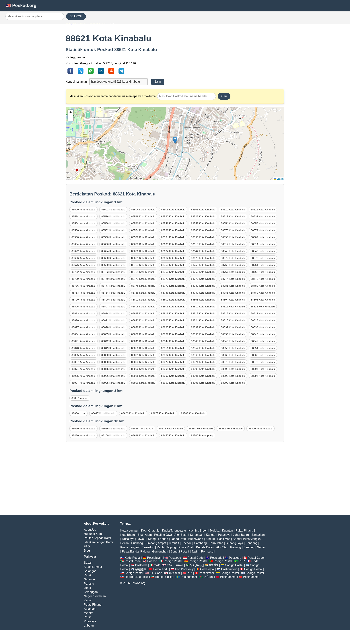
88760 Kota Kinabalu (233, 264)
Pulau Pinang (93, 604)
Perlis (87, 617)
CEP (242, 561)
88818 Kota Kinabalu (233, 313)
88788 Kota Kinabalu (233, 292)
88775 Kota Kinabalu (263, 278)
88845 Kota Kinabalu (203, 341)
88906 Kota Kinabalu (113, 375)
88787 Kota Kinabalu (203, 292)
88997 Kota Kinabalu (173, 382)
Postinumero (229, 569)
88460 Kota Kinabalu (83, 435)
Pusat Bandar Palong (136, 551)
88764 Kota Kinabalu (143, 271)
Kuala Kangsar (130, 547)
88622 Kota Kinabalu (83, 251)
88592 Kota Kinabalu (143, 237)
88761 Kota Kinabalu (263, 264)
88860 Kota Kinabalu (113, 355)
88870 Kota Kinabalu (173, 361)
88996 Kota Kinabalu (143, 382)
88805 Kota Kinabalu (263, 299)
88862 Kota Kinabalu (173, 355)
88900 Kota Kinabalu (143, 368)
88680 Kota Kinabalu (201, 428)
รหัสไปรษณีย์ (175, 565)
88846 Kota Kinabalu (233, 341)
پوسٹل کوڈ (196, 565)
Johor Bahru (241, 534)
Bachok (186, 543)
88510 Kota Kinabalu (233, 209)
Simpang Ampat (155, 543)
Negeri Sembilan (95, 596)
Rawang (235, 547)
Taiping (171, 547)
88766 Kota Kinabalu (203, 271)
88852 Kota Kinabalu (203, 348)
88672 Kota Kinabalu (233, 258)
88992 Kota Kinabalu (233, 375)
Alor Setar (180, 534)
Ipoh (204, 530)
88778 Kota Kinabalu (143, 285)
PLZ (189, 573)
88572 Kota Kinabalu (263, 230)
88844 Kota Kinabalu (173, 341)
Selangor (90, 571)
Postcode (175, 557)
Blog (87, 550)
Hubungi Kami (93, 533)
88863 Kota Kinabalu (203, 355)
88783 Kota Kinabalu (83, 292)
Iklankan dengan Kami (98, 542)
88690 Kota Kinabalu (113, 264)
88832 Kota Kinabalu (233, 327)
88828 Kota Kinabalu (113, 327)
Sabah (88, 562)
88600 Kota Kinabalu (133, 413)
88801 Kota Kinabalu (143, 299)
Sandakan (258, 534)
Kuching (193, 530)
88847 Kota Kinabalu (263, 341)
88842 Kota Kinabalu (113, 341)
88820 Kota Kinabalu (83, 320)
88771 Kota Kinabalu (143, 278)
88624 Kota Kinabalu (113, 251)
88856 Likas (78, 413)
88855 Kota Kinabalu (83, 355)
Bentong (249, 547)
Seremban (196, 534)
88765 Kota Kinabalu (173, 271)
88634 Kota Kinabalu (173, 251)
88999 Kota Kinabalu (233, 382)
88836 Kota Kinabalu (143, 334)
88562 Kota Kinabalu (113, 230)
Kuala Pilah (186, 547)
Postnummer (189, 576)
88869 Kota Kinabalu (143, 361)
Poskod (152, 561)
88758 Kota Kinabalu (173, 264)
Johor (87, 587)
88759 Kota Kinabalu (203, 264)
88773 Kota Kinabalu (203, 278)
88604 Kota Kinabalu (83, 244)
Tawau (141, 538)
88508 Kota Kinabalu (203, 209)
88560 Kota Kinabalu (83, 230)
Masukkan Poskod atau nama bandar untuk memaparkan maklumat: (113, 96)
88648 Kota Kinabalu (263, 251)
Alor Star (222, 547)
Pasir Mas (223, 538)
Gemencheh (160, 551)
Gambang (200, 543)
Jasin (195, 551)
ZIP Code (156, 573)
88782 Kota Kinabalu (263, 285)
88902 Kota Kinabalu (203, 368)
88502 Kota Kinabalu (113, 209)
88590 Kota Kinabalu (113, 237)
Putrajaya (90, 621)
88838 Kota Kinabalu (203, 334)
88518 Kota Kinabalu (143, 216)
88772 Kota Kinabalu (173, 278)
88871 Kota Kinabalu (203, 361)
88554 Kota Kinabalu (233, 223)
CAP (157, 565)
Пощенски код (164, 576)
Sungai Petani (180, 551)
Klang (152, 538)
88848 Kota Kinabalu (83, 348)
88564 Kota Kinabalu (143, 230)
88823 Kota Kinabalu (173, 320)
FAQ (87, 546)
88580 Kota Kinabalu (83, 237)
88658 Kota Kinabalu (113, 258)
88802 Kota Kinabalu (173, 299)
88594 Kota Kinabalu (173, 237)
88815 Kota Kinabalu (143, 313)
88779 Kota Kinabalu (173, 285)
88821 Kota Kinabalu (113, 320)
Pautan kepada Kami (97, 538)
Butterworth (195, 538)
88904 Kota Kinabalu (263, 368)
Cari (224, 96)
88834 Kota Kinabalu (83, 334)
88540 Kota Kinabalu (143, 223)
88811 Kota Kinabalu (233, 306)
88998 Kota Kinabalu (203, 382)
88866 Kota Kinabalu (263, 355)
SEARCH (76, 16)
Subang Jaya (234, 543)
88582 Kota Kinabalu (231, 428)
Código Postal (173, 561)
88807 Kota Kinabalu (113, 306)
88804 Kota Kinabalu (233, 299)
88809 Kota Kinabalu (173, 306)
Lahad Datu (178, 538)
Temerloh (148, 547)
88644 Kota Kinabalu (203, 251)
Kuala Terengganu (174, 530)
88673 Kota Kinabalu (263, 258)
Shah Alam (144, 534)
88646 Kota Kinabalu (233, 251)
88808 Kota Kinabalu (143, 306)
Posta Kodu (160, 569)
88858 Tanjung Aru (142, 428)
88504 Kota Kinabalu (143, 209)
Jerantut (174, 543)
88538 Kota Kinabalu (113, 223)
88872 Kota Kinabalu (233, 361)
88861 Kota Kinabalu (143, 355)
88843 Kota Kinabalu (143, 341)
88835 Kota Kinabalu (113, 334)
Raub (160, 547)
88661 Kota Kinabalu (143, 258)
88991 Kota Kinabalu (203, 375)
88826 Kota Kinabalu (263, 320)
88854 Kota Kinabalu (263, 348)
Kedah (88, 600)
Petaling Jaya (163, 534)
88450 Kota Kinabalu (173, 435)
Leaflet (279, 178)
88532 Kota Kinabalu (263, 216)
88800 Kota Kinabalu (113, 299)
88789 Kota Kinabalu (263, 292)
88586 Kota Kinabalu (113, 428)
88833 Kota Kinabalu (263, 327)
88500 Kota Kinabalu (83, 209)
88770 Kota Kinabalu (113, 278)
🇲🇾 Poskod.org (20, 5)
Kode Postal (133, 557)
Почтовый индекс (136, 576)
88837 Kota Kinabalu (173, 334)
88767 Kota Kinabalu (233, 271)
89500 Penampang (202, 435)
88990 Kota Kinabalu (173, 375)
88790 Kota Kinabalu (83, 299)
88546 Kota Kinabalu (173, 223)
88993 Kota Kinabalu (263, 375)
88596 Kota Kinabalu (203, 237)
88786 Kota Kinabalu (173, 292)
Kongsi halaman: (77, 81)
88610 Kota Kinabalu (203, 244)
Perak (88, 575)
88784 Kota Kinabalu (113, 292)
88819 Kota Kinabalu (263, 313)
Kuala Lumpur (93, 566)
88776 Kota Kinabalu (83, 285)
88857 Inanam (79, 398)
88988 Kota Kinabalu (143, 375)
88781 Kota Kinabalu (233, 285)
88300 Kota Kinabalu (260, 428)
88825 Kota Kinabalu (233, 320)
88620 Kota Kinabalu (83, 428)
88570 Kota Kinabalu (233, 230)
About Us (90, 529)
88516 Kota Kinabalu (113, 216)
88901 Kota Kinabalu (173, 368)
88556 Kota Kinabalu (263, 223)
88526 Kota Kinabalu (203, 216)
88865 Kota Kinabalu (233, 355)
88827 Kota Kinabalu (83, 327)
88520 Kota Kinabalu (173, 216)
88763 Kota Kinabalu (113, 271)
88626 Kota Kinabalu (143, 251)
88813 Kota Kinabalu (83, 313)
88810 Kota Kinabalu (203, 306)
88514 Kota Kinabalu (83, 216)
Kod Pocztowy (184, 569)
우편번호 (141, 569)
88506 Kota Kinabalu (193, 413)
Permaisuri (208, 551)
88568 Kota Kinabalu (203, 230)
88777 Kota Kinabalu (113, 285)
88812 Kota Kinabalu (263, 306)
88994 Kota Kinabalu (83, 382)
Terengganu (91, 592)
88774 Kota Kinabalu (233, 278)
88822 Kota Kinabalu (143, 320)
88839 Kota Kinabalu (233, 334)
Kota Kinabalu (150, 530)
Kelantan (90, 608)
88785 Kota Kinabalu (143, 292)
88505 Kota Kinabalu (173, 209)
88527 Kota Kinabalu (233, 216)
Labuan (89, 625)
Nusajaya (128, 538)
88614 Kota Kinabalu (263, 244)
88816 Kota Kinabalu (173, 313)
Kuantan (227, 530)
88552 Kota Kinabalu (203, 223)
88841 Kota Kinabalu (83, 341)
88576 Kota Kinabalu (171, 428)
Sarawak (89, 579)
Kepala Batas (205, 547)
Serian (261, 547)
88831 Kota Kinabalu (203, 327)
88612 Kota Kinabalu (233, 244)
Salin (157, 81)
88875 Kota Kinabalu (113, 368)
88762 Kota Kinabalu (83, 271)
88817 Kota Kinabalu (203, 313)
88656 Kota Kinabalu (83, 258)
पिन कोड (213, 565)
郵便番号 (174, 573)
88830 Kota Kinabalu (173, 327)
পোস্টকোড (208, 576)
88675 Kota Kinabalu (163, 413)
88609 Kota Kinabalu (173, 244)
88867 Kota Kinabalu (83, 361)
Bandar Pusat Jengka (247, 538)
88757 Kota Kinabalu (143, 264)
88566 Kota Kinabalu (173, 230)
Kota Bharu (127, 534)
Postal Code (196, 557)
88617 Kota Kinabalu (103, 413)
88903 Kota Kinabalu (233, 368)
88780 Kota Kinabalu (203, 285)
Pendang (251, 543)
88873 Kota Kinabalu (263, 361)
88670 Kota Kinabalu (203, 258)
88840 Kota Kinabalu (263, 334)
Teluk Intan (216, 543)
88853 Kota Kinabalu (233, 348)
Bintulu (210, 538)
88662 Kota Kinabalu (173, 258)
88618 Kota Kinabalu (143, 435)
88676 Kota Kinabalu (83, 264)
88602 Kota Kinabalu (263, 237)
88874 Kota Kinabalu (83, 368)
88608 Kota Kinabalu (143, 244)
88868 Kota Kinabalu (113, 361)
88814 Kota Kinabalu (113, 313)
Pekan (124, 543)
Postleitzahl (154, 557)
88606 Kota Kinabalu (113, 244)
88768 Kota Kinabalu (263, 271)
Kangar (210, 534)
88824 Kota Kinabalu (203, 320)
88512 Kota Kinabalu (263, 209)
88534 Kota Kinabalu (83, 223)
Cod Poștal (207, 569)
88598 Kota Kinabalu (233, 237)
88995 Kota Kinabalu (113, 382)
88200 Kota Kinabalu (113, 435)
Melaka (88, 613)
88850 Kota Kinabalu (143, 348)
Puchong (137, 543)
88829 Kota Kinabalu (143, 327)
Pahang (89, 583)
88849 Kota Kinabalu (113, 348)
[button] (175, 140)
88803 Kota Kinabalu (203, 299)
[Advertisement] (175, 481)
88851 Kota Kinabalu (173, 348)
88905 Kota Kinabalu (83, 375)
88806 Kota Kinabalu (83, 306)
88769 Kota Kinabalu (83, 278)
